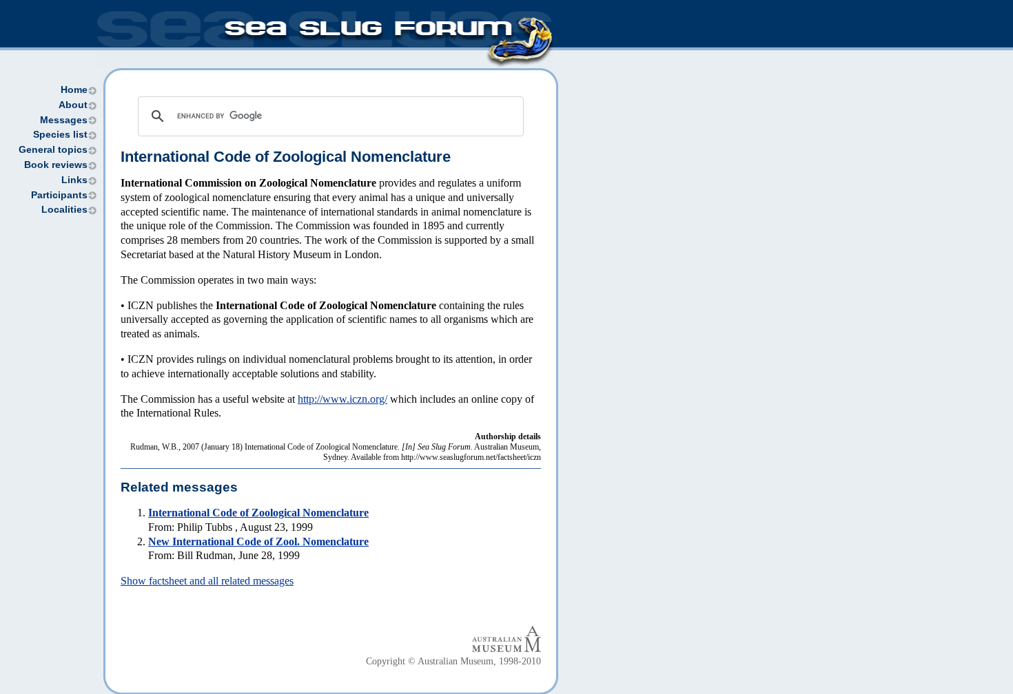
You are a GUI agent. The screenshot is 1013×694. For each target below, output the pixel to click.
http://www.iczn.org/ (342, 399)
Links (74, 180)
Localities (64, 209)
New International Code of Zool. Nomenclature (258, 541)
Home (74, 90)
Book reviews (56, 165)
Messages (64, 120)
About (73, 105)
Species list (60, 134)
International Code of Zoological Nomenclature (258, 512)
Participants (59, 195)
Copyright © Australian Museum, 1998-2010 (453, 661)
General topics (53, 150)
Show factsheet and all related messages (207, 581)
